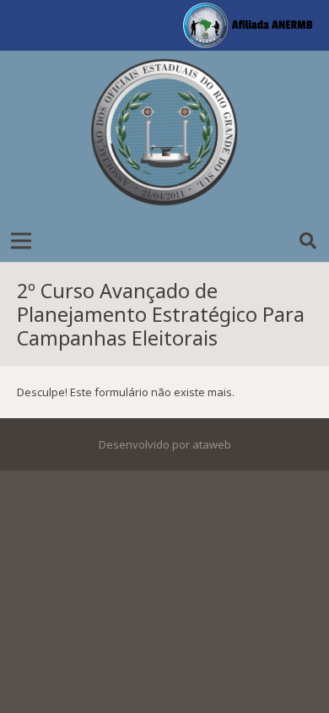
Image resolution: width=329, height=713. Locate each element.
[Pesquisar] (307, 241)
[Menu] (21, 241)
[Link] (164, 135)
